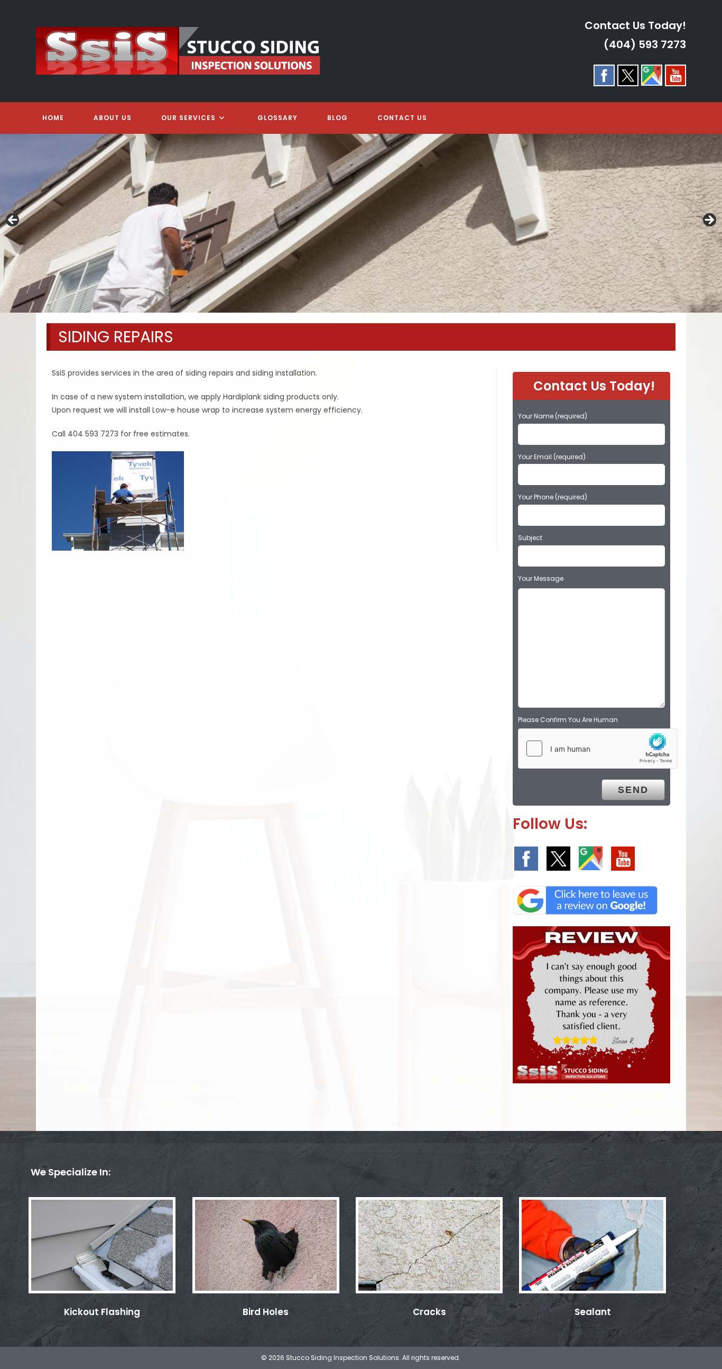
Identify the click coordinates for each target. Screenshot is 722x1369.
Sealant (593, 1312)
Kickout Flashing (102, 1312)
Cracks (429, 1312)
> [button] (709, 221)
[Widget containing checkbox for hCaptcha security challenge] (598, 748)
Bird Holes (266, 1312)
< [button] (13, 221)
